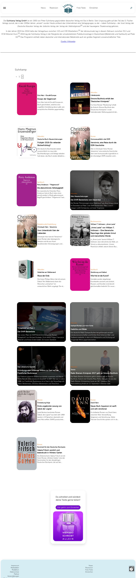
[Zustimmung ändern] (131, 569)
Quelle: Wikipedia (68, 41)
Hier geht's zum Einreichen (68, 507)
